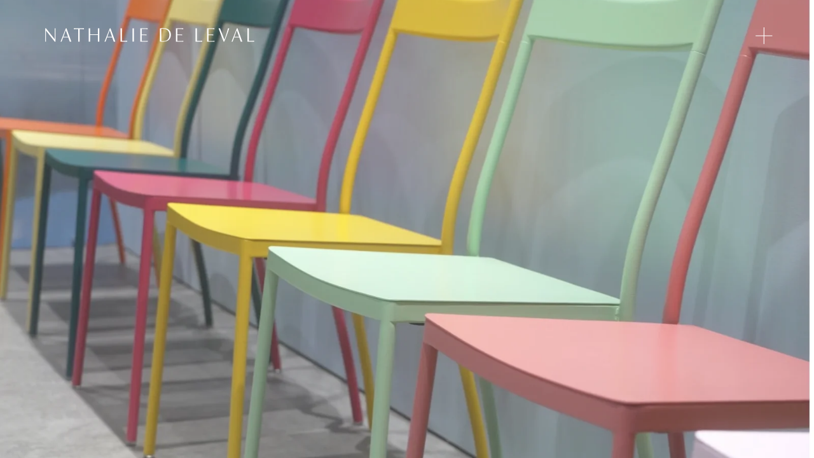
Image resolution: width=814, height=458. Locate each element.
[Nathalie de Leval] (149, 35)
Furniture (443, 38)
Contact (728, 38)
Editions (577, 38)
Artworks (633, 38)
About (682, 38)
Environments (512, 38)
